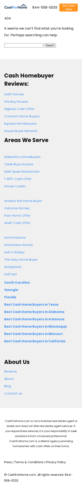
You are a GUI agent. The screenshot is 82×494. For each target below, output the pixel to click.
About (9, 378)
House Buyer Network (20, 131)
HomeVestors (15, 237)
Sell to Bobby (14, 252)
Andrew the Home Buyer (23, 201)
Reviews (10, 371)
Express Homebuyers (20, 123)
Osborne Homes (17, 208)
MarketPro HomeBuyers (22, 157)
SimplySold (12, 267)
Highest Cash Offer (19, 109)
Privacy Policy (56, 462)
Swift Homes (14, 94)
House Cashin (15, 186)
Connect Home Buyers (22, 116)
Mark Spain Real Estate (22, 171)
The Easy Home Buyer (21, 259)
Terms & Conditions (29, 462)
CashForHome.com (22, 475)
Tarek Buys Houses (18, 164)
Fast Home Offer (17, 215)
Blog (7, 386)
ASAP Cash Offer (17, 223)
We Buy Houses (16, 101)
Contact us (13, 393)
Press (8, 462)
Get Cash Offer (68, 7)
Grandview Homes (18, 245)
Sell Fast (10, 274)
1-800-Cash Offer (18, 179)
